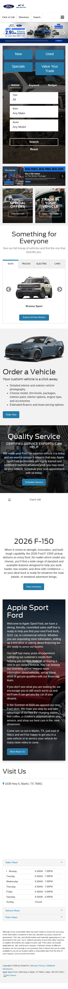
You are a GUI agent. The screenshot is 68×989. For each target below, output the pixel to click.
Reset (34, 149)
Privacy (42, 966)
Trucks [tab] (26, 264)
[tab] (15, 84)
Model (16, 122)
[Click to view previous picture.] (7, 176)
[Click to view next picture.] (60, 176)
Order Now (11, 414)
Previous (8, 289)
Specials (18, 66)
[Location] (3, 783)
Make (15, 108)
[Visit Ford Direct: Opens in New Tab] (10, 975)
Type (15, 95)
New (18, 54)
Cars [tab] (57, 264)
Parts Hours (11, 917)
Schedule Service (34, 482)
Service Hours (12, 910)
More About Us (17, 751)
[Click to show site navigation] (62, 17)
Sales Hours (11, 862)
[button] (8, 17)
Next (59, 289)
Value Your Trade (49, 68)
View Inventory (33, 586)
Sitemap (33, 966)
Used (50, 54)
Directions (24, 17)
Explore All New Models (34, 317)
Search (34, 141)
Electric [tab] (41, 264)
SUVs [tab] (10, 264)
